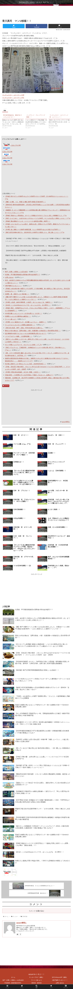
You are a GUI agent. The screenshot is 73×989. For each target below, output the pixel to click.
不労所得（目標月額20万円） (13, 983)
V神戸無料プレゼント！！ (13, 285)
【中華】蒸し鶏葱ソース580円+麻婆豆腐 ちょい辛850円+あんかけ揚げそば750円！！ (33, 229)
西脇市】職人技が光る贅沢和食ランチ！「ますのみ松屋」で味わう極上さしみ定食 (31, 255)
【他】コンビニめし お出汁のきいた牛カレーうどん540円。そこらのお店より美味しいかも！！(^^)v (37, 218)
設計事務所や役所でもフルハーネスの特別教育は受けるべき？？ (25, 333)
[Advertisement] (36, 12)
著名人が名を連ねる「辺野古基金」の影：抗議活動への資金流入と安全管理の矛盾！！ (33, 330)
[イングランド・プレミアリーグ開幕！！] (37, 121)
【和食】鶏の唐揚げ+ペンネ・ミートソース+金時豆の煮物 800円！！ (27, 221)
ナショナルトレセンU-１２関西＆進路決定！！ (20, 325)
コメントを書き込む (36, 911)
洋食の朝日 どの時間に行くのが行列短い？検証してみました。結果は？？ (29, 375)
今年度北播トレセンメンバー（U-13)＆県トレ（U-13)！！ (23, 313)
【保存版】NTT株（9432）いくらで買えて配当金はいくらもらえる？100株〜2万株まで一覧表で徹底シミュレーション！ (37, 240)
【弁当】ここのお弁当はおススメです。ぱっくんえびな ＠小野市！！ (28, 305)
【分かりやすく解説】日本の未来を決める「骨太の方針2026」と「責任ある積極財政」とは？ (35, 246)
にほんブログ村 (16, 145)
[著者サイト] (17, 934)
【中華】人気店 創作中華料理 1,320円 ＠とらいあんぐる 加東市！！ (29, 302)
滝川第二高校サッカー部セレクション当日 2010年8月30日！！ (25, 364)
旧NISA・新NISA (36, 983)
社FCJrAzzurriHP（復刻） (60, 977)
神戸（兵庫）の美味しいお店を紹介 (16, 271)
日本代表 (6, 385)
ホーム (13, 977)
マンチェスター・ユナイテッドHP (13, 95)
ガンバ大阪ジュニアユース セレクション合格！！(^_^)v (23, 344)
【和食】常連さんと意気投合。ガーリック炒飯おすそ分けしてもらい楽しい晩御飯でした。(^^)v (36, 215)
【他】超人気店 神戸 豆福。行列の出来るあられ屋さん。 (24, 328)
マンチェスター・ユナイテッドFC (13, 97)
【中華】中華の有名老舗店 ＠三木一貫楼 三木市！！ (23, 372)
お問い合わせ (9, 277)
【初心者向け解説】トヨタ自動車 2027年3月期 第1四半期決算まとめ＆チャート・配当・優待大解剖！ (36, 261)
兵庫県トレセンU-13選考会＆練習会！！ (18, 316)
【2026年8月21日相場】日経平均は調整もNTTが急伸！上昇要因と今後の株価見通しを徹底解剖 (35, 250)
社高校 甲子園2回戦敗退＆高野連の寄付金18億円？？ (22, 274)
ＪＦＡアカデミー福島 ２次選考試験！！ (18, 336)
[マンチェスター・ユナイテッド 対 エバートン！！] (60, 121)
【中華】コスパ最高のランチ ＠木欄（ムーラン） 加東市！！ (25, 322)
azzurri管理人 (21, 923)
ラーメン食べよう (10, 319)
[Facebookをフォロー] (20, 934)
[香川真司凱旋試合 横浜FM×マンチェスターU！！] (13, 121)
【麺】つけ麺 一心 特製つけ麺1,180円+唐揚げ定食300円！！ (25, 202)
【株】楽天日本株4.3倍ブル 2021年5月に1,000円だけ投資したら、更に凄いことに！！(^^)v (34, 232)
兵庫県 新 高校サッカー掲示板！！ (17, 294)
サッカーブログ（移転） (36, 977)
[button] (67, 484)
